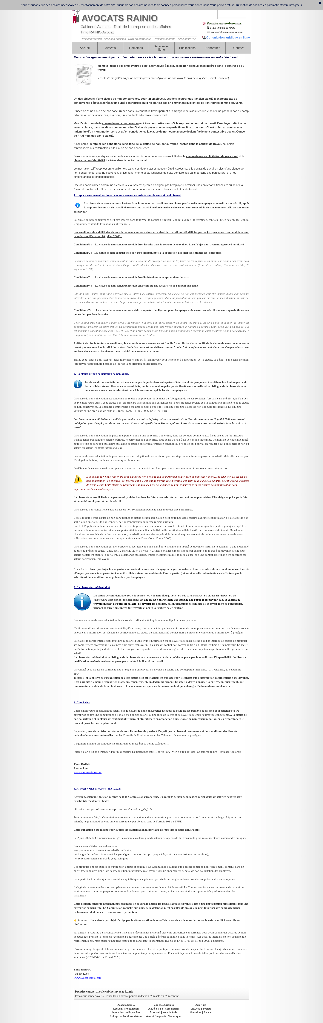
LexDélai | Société (200, 1008)
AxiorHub (200, 1005)
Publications (187, 48)
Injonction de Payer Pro (126, 1012)
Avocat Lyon (81, 768)
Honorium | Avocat (201, 1012)
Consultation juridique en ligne (228, 37)
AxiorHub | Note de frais (163, 1012)
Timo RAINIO (83, 764)
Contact (238, 48)
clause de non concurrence (120, 123)
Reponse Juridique (163, 1005)
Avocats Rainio (126, 1005)
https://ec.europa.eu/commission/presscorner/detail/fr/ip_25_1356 (113, 809)
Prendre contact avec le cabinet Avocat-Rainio (104, 991)
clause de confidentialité (89, 160)
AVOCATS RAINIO (119, 18)
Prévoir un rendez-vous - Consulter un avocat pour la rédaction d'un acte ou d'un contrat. (127, 996)
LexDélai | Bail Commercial (163, 1008)
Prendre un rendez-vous (224, 23)
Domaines (136, 48)
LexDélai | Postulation (126, 1008)
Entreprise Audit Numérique (126, 1016)
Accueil (85, 48)
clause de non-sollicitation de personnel (212, 156)
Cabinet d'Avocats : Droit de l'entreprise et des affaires (126, 27)
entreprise (134, 102)
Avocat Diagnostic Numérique (163, 1016)
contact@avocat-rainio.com (227, 32)
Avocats (110, 48)
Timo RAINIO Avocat (97, 32)
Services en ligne (162, 48)
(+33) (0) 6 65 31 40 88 (222, 28)
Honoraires (212, 48)
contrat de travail (148, 111)
